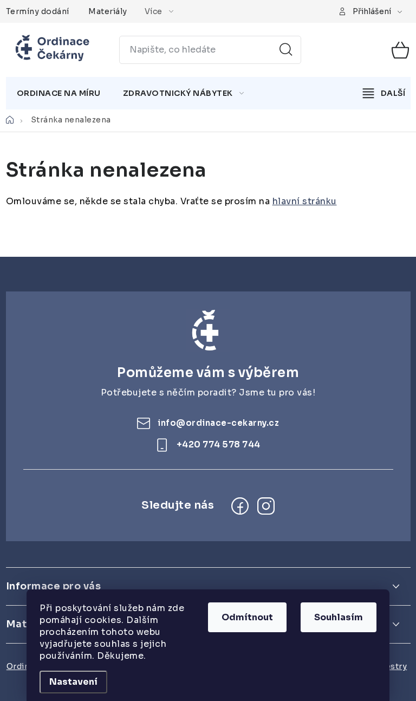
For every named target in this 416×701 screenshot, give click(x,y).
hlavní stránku (304, 201)
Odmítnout (247, 617)
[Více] (384, 93)
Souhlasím (338, 617)
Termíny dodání (37, 11)
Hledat (286, 50)
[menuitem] (59, 93)
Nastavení (73, 681)
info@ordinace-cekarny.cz (218, 423)
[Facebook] (240, 506)
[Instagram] (266, 506)
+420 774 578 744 (219, 444)
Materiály (107, 11)
